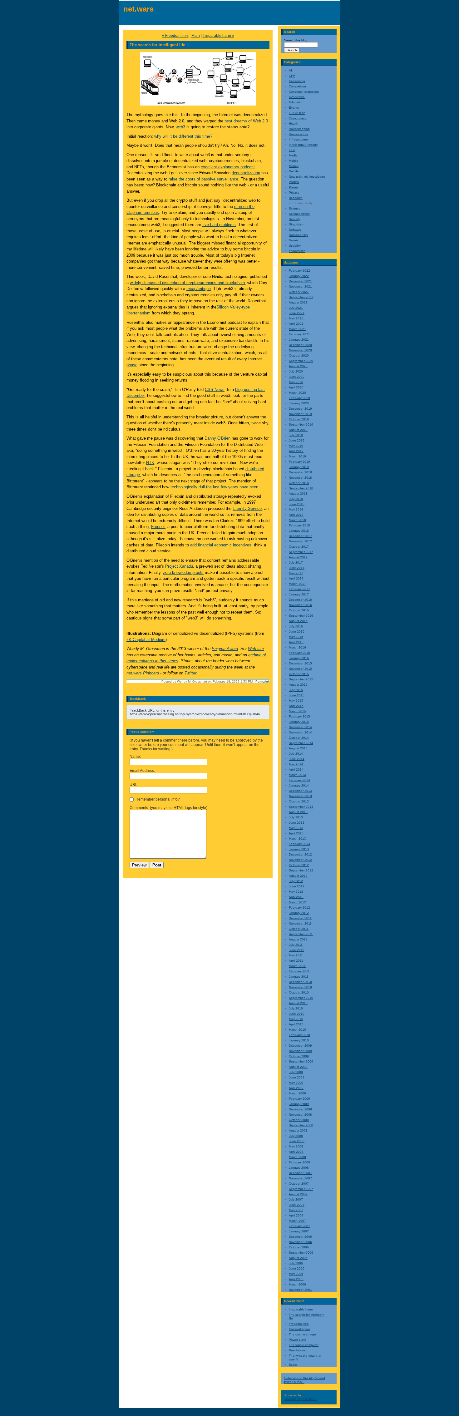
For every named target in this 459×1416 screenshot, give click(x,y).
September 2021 (301, 297)
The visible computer (303, 1345)
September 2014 (301, 743)
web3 (180, 127)
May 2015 (296, 700)
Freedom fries (298, 1323)
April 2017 (296, 578)
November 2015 (300, 668)
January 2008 (299, 1167)
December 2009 (300, 1045)
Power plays (297, 1339)
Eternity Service (247, 508)
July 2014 (296, 753)
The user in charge (302, 1334)
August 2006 (298, 1258)
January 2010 (299, 1040)
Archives (291, 262)
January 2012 (299, 913)
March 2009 (297, 1093)
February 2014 (299, 780)
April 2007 (296, 1215)
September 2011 (301, 934)
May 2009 (296, 1082)
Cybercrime (297, 97)
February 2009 (299, 1098)
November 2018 (300, 477)
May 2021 (296, 318)
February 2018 (299, 525)
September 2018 (301, 488)
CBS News (215, 389)
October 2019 (299, 419)
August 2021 (298, 302)
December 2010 (300, 982)
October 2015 (299, 674)
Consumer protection (304, 91)
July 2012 (296, 881)
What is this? (294, 1382)
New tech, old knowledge (307, 176)
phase (131, 365)
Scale (293, 1364)
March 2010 (297, 1029)
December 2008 (300, 1109)
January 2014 (299, 785)
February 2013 (299, 844)
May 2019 (296, 445)
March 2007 (297, 1220)
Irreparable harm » (218, 35)
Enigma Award (225, 648)
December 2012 (300, 854)
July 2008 (296, 1135)
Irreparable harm (301, 1309)
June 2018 (296, 504)
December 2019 (300, 408)
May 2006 (296, 1273)
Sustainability (298, 235)
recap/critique (198, 288)
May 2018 (296, 509)
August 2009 (298, 1066)
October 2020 (299, 355)
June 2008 (296, 1141)
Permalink (262, 681)
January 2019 (299, 467)
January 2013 (299, 849)
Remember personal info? (157, 799)
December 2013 (300, 790)
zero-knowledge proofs (183, 572)
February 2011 (299, 971)
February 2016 (299, 652)
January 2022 (299, 276)
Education (296, 102)
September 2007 (301, 1189)
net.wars (138, 9)
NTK (150, 462)
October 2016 (299, 610)
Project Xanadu (179, 566)
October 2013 (299, 801)
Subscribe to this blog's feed (304, 1378)
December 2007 (300, 1173)
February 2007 (299, 1226)
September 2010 (301, 997)
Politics (294, 182)
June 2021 (296, 313)
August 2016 (298, 621)
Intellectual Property (303, 144)
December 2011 (300, 918)
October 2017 (299, 546)
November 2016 (300, 605)
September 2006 (301, 1252)
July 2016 (296, 626)
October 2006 (299, 1247)
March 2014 (297, 775)
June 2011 (296, 950)
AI (290, 70)
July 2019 (296, 435)
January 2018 (299, 530)
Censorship (297, 81)
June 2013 (296, 822)
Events (294, 107)
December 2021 (300, 281)
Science (294, 208)
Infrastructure (298, 139)
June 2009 (296, 1077)
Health (293, 123)
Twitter (190, 673)
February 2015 (299, 716)
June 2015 (296, 695)
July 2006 (296, 1263)
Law (292, 150)
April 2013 (296, 833)
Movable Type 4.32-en (300, 1399)
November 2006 (300, 1242)
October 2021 (299, 292)
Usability (295, 245)
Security (294, 219)
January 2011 (298, 976)
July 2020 (296, 371)
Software (295, 229)
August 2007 (298, 1194)
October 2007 (299, 1183)
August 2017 (298, 557)
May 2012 (296, 891)
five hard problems (219, 224)
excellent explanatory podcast (228, 167)
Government (298, 118)
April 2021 (296, 323)
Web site (256, 648)
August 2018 (298, 493)
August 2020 (298, 366)
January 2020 (299, 403)
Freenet (158, 526)
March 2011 (297, 966)
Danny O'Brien (217, 438)
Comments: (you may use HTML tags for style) (168, 808)
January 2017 (299, 594)
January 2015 (299, 721)
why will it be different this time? (183, 136)
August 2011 (298, 939)
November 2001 (300, 1289)
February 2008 (299, 1162)
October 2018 (299, 483)
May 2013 (296, 828)
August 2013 (298, 812)
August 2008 (298, 1130)
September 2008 (301, 1125)
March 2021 (297, 329)
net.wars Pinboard (142, 673)
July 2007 (296, 1199)
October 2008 (299, 1120)
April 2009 (296, 1088)
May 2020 (296, 382)
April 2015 (296, 706)
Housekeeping (299, 129)
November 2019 (300, 414)
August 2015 (298, 684)
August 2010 (298, 1003)
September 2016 (301, 615)
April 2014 (296, 769)
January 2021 (299, 339)
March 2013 (297, 838)
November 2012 (300, 859)
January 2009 (299, 1104)
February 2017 (299, 589)
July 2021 (296, 307)
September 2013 (301, 806)
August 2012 (298, 875)
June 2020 (296, 376)
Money (294, 166)
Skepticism (296, 224)
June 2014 (296, 759)
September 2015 (301, 679)
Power (293, 187)
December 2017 (300, 536)
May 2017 (296, 573)
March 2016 (297, 647)
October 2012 (299, 865)
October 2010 (299, 992)
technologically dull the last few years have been (214, 487)
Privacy (294, 192)
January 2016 (299, 658)
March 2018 (297, 520)
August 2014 (298, 748)
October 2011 (298, 928)
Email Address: (142, 770)
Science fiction (299, 213)
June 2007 (296, 1204)
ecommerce (297, 251)
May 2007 (296, 1210)
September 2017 (301, 552)
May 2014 (296, 764)
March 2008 (297, 1157)
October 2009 (299, 1056)
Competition (297, 86)
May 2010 (296, 1019)
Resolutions (297, 1350)
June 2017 (296, 568)
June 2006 (296, 1268)
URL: (134, 784)
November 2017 (300, 541)
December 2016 (300, 599)
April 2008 (296, 1151)
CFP (292, 75)
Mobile (293, 160)
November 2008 (300, 1114)
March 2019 (297, 456)
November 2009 (300, 1051)
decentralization (246, 172)
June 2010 (296, 1013)
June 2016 (296, 631)
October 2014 (299, 737)
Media (293, 155)
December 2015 (300, 663)
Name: (135, 756)
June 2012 (296, 886)
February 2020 (299, 398)
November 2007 (300, 1178)
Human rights (298, 134)
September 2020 (301, 361)
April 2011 (296, 960)
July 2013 (296, 817)
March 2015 (297, 711)
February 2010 (299, 1035)
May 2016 (296, 637)
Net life (294, 171)
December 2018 (300, 472)
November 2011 (300, 923)
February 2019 (299, 461)
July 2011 (296, 944)
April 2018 (296, 514)
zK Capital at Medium (145, 639)
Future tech (297, 113)
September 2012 (301, 870)
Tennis (293, 240)
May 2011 (296, 955)
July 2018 (296, 499)
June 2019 (296, 440)
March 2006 (297, 1284)
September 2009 (301, 1061)
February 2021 (299, 334)
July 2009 (296, 1072)
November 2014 (300, 732)
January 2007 (299, 1231)
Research (296, 198)
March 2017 (297, 583)
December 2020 (300, 345)
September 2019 (301, 424)
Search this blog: (296, 40)
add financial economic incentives (220, 545)
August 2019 (298, 430)
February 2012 (299, 907)
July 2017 (296, 562)
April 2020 (296, 387)
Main (195, 35)
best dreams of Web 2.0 (246, 121)
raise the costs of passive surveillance (203, 179)
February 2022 (299, 270)
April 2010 (296, 1024)
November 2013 (300, 796)
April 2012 (296, 897)
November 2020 (300, 350)
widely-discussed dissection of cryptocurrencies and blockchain (187, 282)
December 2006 (300, 1236)
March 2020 (297, 392)
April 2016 (296, 642)
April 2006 (296, 1279)
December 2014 (300, 727)
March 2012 (297, 902)
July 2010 (296, 1008)
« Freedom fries (175, 35)
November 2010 (300, 987)
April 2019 (296, 451)
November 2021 (300, 286)
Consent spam (299, 1329)
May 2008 (296, 1146)
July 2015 (296, 690)
